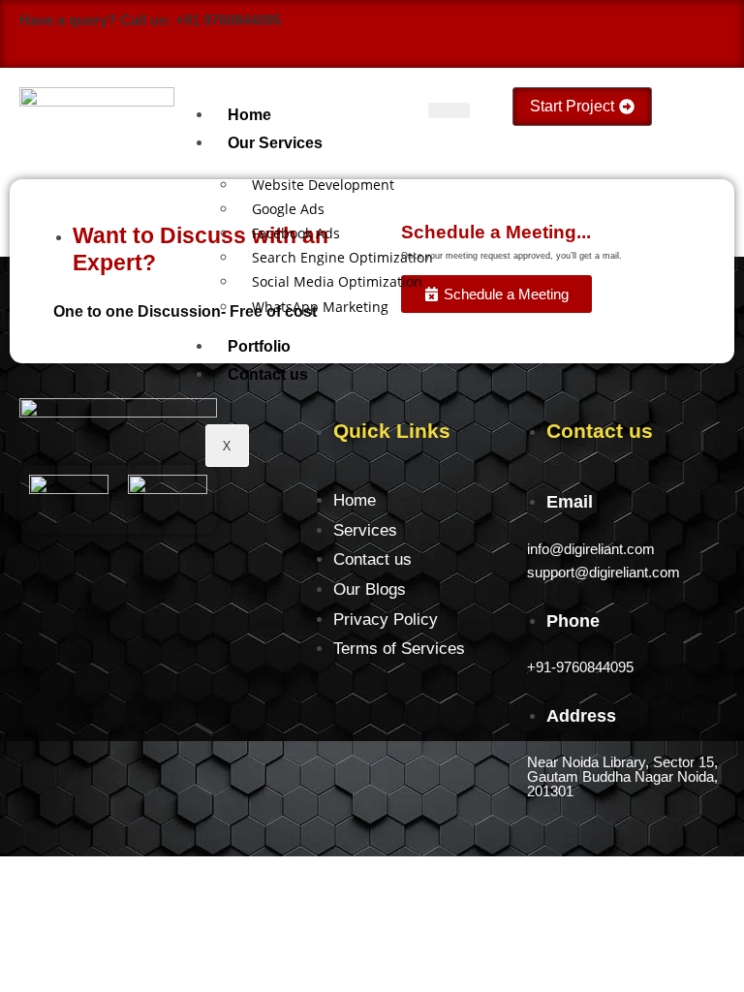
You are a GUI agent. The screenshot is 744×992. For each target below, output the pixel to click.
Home (249, 115)
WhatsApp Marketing (320, 306)
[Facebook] (577, 35)
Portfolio (259, 346)
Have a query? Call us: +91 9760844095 (150, 20)
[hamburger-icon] (449, 110)
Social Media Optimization (337, 281)
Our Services (275, 143)
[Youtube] (662, 35)
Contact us (268, 374)
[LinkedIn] (705, 35)
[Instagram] (620, 35)
